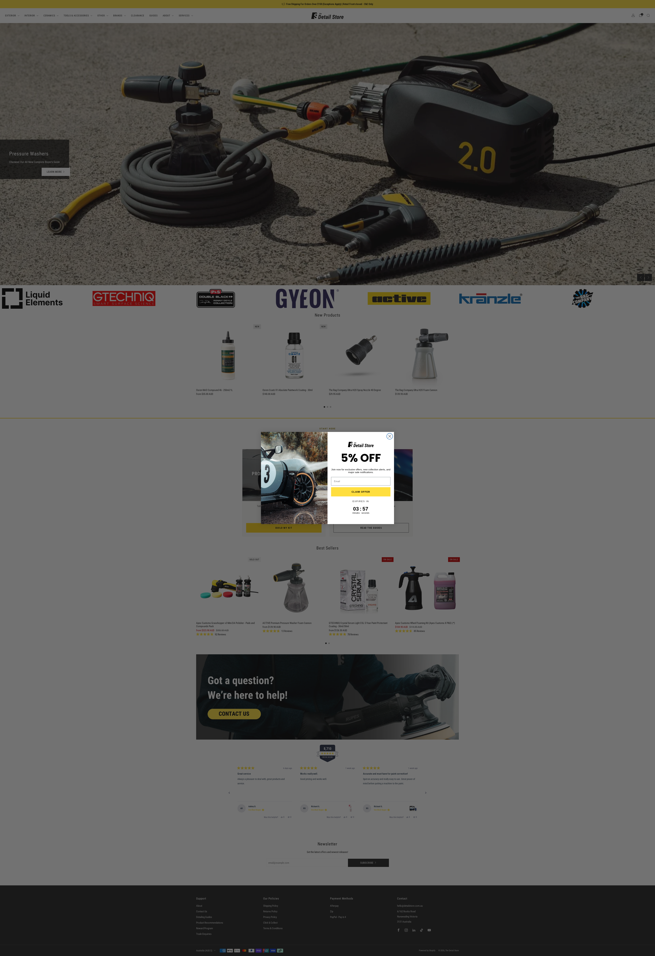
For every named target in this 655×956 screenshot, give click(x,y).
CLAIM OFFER (361, 491)
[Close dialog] (390, 436)
